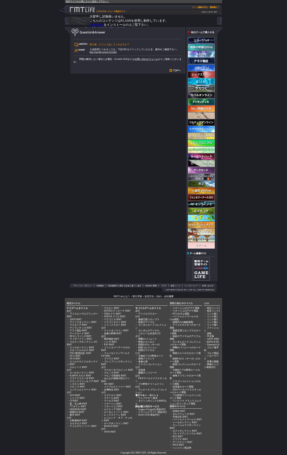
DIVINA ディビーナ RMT (117, 310)
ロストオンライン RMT (185, 430)
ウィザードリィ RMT (81, 339)
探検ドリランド (146, 358)
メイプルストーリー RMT (117, 386)
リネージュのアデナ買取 (185, 310)
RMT (138, 452)
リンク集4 (212, 322)
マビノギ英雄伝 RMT (115, 375)
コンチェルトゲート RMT (83, 389)
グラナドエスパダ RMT (82, 378)
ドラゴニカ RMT (112, 319)
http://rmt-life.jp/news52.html (103, 52)
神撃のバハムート (147, 339)
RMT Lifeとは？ (122, 296)
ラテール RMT (111, 398)
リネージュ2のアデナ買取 (186, 308)
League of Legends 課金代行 (152, 409)
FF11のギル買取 (181, 313)
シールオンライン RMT (185, 422)
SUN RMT (75, 395)
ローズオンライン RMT (116, 423)
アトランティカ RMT (81, 327)
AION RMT (75, 319)
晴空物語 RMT (111, 339)
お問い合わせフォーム (146, 59)
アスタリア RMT (78, 324)
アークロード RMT (79, 333)
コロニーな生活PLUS (149, 333)
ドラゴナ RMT (180, 439)
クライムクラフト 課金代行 (152, 412)
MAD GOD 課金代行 (149, 414)
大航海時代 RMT (78, 420)
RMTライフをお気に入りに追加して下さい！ (87, 1)
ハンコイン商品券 (182, 447)
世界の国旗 (213, 361)
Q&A (159, 296)
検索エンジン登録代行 (211, 365)
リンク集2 (212, 316)
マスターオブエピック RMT (118, 370)
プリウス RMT (111, 358)
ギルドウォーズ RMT (184, 414)
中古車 (210, 336)
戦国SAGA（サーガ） (149, 344)
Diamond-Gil (213, 344)
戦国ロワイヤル (146, 350)
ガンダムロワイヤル (148, 330)
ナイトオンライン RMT (116, 330)
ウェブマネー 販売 (148, 398)
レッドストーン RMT (115, 414)
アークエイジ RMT (182, 442)
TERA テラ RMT (112, 313)
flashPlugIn (97, 24)
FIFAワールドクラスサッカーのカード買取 (185, 391)
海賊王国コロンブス (148, 319)
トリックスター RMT (115, 324)
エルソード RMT (78, 367)
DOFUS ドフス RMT (114, 316)
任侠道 (141, 370)
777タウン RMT (78, 406)
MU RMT (109, 384)
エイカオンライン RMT (82, 347)
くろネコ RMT (77, 384)
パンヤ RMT (110, 341)
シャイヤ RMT (77, 398)
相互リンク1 (213, 308)
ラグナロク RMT (112, 395)
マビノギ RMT (111, 372)
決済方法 (149, 296)
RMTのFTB (213, 341)
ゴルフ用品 (213, 353)
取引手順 (137, 296)
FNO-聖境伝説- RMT (80, 353)
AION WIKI (213, 339)
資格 (209, 333)
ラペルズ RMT (111, 400)
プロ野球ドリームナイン (151, 384)
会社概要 (169, 296)
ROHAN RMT (111, 426)
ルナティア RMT (112, 409)
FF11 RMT (75, 356)
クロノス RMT (77, 386)
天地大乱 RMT (180, 416)
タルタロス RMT (78, 423)
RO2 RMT (178, 436)
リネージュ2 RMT (113, 406)
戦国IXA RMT (77, 412)
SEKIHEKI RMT (78, 409)
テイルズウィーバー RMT (83, 426)
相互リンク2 (213, 310)
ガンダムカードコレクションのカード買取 (185, 343)
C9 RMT (74, 400)
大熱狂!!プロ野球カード (150, 356)
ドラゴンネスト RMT (115, 322)
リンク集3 (212, 319)
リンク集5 (212, 324)
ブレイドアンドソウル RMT (187, 433)
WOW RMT (110, 431)
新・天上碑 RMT (78, 403)
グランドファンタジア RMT (84, 381)
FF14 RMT (75, 358)
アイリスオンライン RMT (83, 322)
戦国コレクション (147, 347)
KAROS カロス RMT (80, 375)
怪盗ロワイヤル (146, 322)
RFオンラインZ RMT (80, 336)
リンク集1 (212, 313)
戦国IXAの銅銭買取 (183, 322)
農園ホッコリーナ (147, 372)
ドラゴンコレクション (150, 364)
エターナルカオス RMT (82, 350)
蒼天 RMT (75, 414)
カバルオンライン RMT (82, 372)
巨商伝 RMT (179, 411)
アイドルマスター (147, 313)
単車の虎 (143, 361)
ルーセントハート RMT (116, 412)
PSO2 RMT (178, 444)
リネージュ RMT (112, 403)
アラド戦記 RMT (78, 330)
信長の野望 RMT (112, 333)
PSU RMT (109, 344)
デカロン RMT (111, 308)
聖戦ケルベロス (146, 341)
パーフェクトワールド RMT (187, 419)
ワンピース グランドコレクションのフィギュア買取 (185, 402)
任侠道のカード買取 (183, 386)
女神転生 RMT (111, 389)
